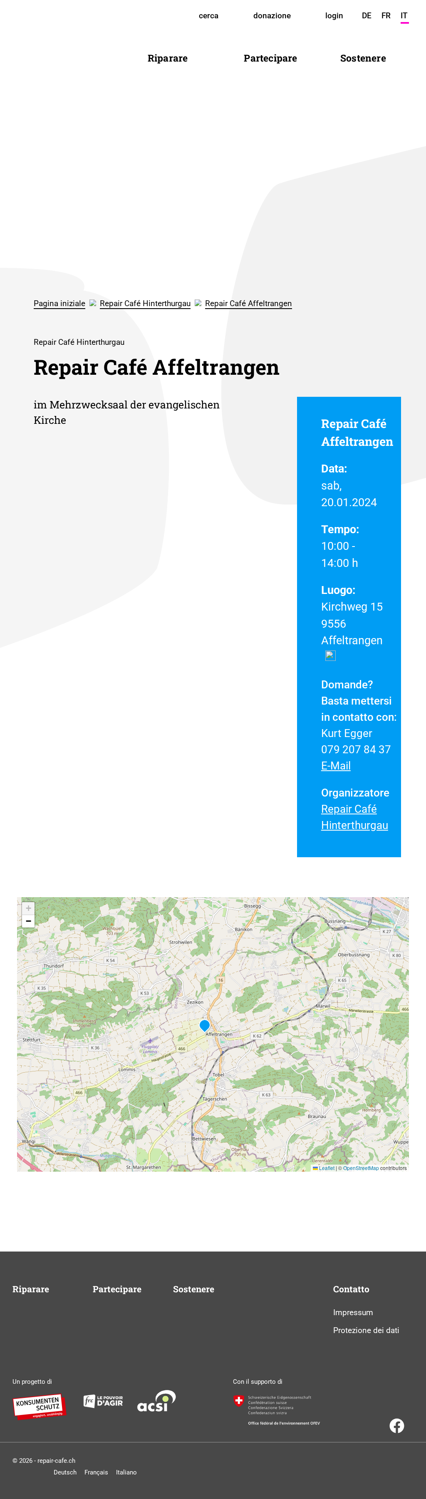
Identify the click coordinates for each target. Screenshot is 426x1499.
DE (367, 15)
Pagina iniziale (59, 303)
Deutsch (65, 1472)
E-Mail (336, 765)
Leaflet (326, 1167)
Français (96, 1472)
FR (386, 15)
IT (404, 15)
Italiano (126, 1472)
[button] (204, 1026)
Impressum (353, 1312)
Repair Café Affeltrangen (248, 303)
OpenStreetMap (361, 1167)
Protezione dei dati (366, 1330)
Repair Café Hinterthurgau (145, 303)
